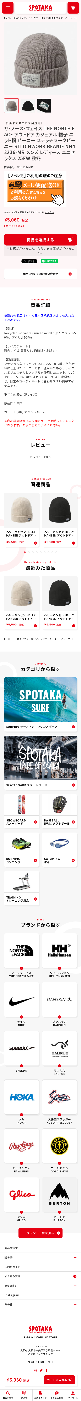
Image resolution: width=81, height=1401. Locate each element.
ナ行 (35, 17)
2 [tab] (29, 552)
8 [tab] (52, 552)
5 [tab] (41, 552)
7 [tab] (48, 552)
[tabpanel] (21, 520)
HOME (7, 17)
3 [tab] (33, 552)
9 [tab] (56, 552)
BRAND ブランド (22, 17)
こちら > (49, 212)
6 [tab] (44, 552)
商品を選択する (40, 239)
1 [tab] (25, 552)
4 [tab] (37, 552)
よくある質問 (13, 1276)
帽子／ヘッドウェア (41, 638)
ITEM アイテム (21, 638)
